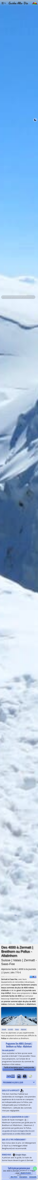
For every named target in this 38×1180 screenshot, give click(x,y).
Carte (9, 1076)
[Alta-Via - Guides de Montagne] (35, 3)
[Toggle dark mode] (35, 120)
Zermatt (4, 1029)
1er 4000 (10, 1029)
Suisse (17, 1029)
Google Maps (20, 1154)
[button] (2, 3)
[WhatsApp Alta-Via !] (35, 1169)
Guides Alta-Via (18, 3)
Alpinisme (23, 1029)
